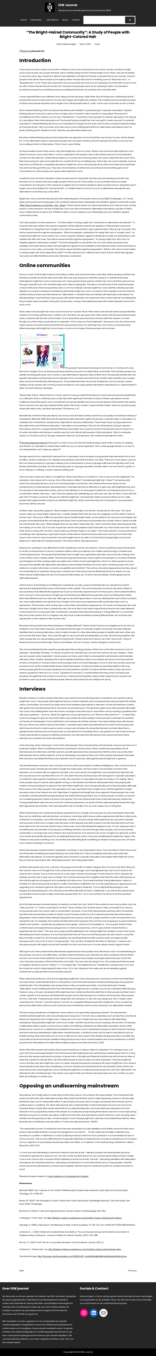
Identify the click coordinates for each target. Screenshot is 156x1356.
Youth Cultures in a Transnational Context (67, 1176)
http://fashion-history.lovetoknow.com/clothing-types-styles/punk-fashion (84, 1217)
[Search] (130, 20)
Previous (132, 1270)
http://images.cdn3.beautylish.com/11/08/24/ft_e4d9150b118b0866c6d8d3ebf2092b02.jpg (82, 1256)
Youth (97, 44)
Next (21, 1270)
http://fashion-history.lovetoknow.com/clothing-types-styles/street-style (84, 1249)
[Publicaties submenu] (42, 20)
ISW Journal (67, 5)
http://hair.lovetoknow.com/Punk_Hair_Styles (42, 205)
